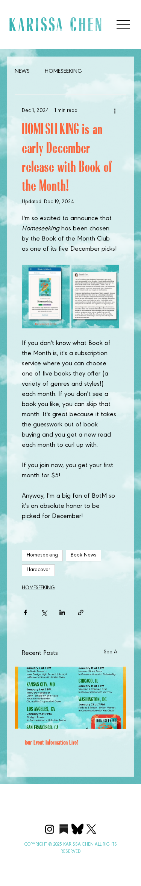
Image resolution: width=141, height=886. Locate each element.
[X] (91, 829)
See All (112, 652)
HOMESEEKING (63, 71)
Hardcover (38, 570)
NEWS (22, 71)
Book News (83, 555)
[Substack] (64, 829)
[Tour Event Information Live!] (70, 698)
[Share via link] (80, 612)
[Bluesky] (77, 829)
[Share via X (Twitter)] (43, 612)
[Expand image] (46, 297)
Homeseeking (42, 555)
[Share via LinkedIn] (62, 612)
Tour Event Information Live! (51, 742)
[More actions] (114, 111)
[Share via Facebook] (25, 612)
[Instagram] (50, 829)
